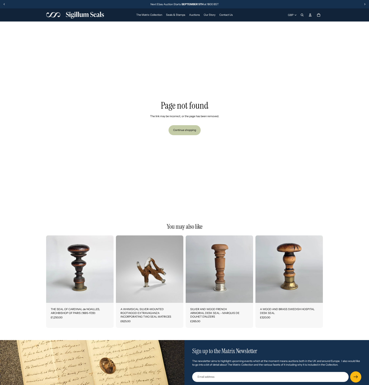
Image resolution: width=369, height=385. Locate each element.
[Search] (302, 15)
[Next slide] (365, 4)
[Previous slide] (4, 4)
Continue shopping (184, 130)
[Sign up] (355, 377)
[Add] (107, 296)
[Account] (310, 15)
